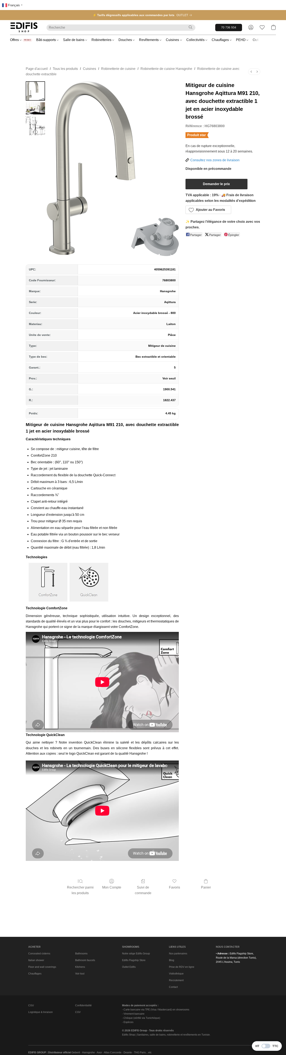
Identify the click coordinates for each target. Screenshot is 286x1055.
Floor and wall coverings (42, 966)
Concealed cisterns (39, 953)
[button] (24, 27)
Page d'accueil (37, 68)
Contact (173, 987)
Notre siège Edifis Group (136, 953)
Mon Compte (111, 887)
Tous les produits (65, 68)
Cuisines (173, 40)
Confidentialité (83, 1005)
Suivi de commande (143, 890)
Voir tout (79, 973)
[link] (184, 15)
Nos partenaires (178, 953)
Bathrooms (81, 953)
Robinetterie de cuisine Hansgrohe (166, 68)
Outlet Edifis (129, 966)
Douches (126, 40)
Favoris (174, 887)
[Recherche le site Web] (190, 27)
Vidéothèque (176, 973)
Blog (171, 960)
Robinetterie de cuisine (118, 68)
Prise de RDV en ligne (181, 966)
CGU (31, 1005)
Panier (206, 887)
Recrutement (176, 980)
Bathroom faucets (85, 960)
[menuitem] (251, 72)
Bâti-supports (46, 40)
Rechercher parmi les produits (80, 890)
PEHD (241, 40)
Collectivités (195, 40)
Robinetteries (101, 40)
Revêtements (149, 40)
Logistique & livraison (40, 1012)
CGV (78, 1012)
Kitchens (80, 966)
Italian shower (36, 960)
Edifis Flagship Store (134, 960)
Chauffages (221, 40)
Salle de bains (74, 40)
